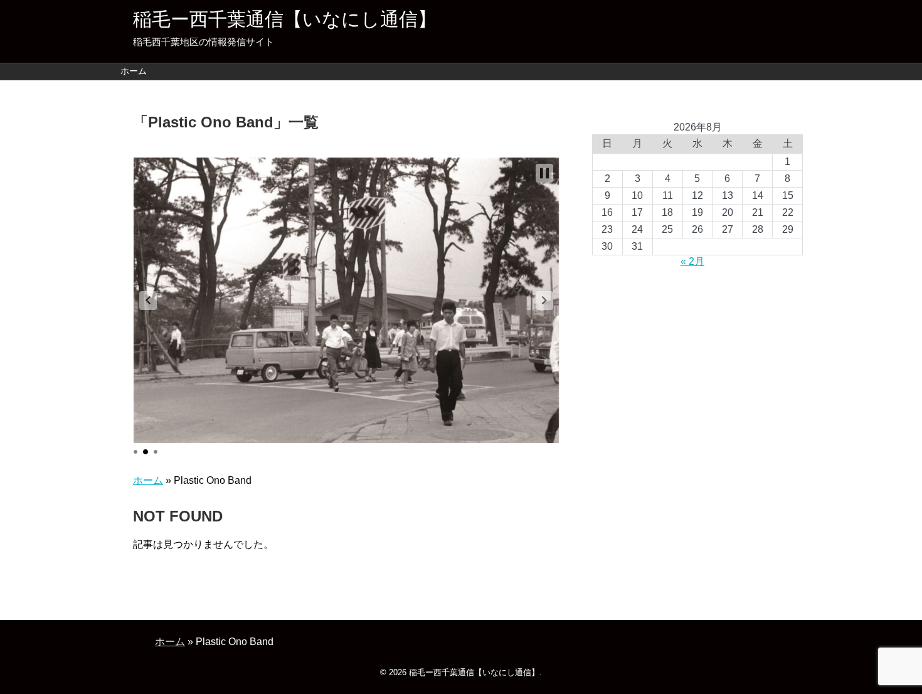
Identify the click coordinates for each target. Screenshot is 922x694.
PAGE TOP (889, 661)
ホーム (133, 71)
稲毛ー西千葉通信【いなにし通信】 (285, 19)
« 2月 (692, 261)
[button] (148, 300)
